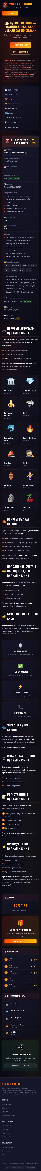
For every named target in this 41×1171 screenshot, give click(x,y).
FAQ (3, 1154)
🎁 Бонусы (8, 99)
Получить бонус (20, 941)
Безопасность (7, 1126)
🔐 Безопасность (11, 108)
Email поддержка (8, 1147)
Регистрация (10, 13)
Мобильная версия (8, 1115)
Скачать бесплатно (20, 1065)
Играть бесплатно (20, 52)
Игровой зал (6, 1104)
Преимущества (7, 1137)
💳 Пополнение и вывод (13, 104)
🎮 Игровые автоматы (13, 94)
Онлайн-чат (6, 1151)
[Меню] (37, 13)
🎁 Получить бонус (20, 45)
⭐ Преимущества (11, 127)
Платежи (5, 1129)
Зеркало (5, 1112)
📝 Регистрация (11, 122)
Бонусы (4, 1108)
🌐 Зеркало (9, 113)
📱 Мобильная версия (13, 118)
